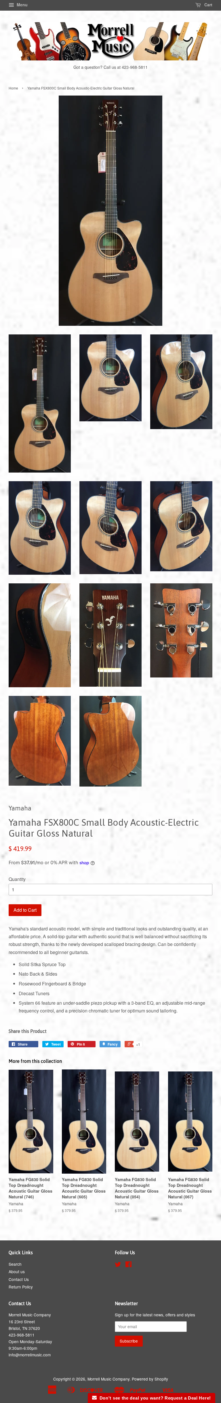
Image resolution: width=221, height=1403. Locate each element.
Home (13, 87)
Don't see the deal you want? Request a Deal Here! (154, 1398)
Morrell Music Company (108, 1379)
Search (15, 1264)
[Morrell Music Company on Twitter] (118, 1265)
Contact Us (19, 1279)
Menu (22, 4)
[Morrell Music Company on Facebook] (128, 1265)
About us (17, 1271)
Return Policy (21, 1287)
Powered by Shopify (150, 1379)
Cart (207, 4)
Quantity (17, 879)
